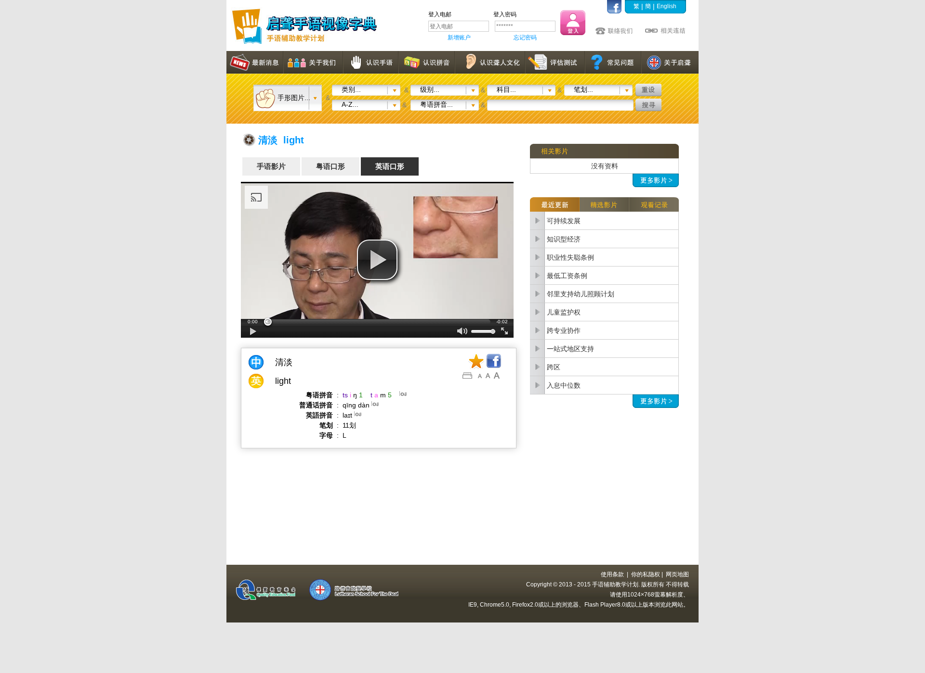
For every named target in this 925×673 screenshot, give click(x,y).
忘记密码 (525, 37)
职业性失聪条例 (570, 257)
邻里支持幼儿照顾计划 (580, 294)
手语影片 (271, 166)
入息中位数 (564, 385)
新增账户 (459, 37)
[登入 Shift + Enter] (573, 23)
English (666, 6)
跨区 (553, 367)
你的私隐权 (645, 574)
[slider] (377, 321)
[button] (377, 260)
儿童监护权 (564, 312)
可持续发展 (564, 221)
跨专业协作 (564, 330)
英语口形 (389, 166)
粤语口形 (330, 166)
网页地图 (677, 574)
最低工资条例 (567, 275)
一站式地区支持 (570, 349)
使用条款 (612, 574)
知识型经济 (564, 239)
